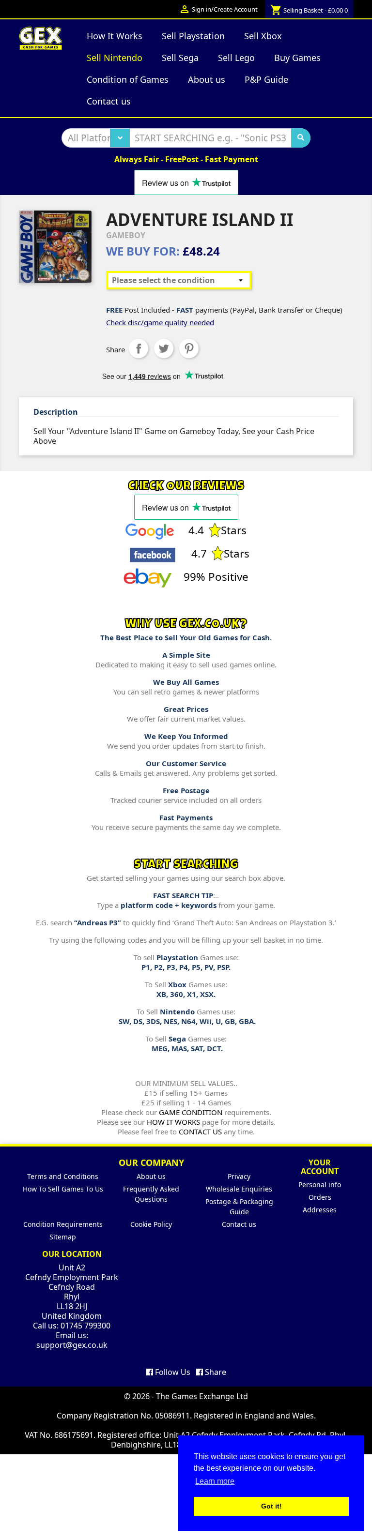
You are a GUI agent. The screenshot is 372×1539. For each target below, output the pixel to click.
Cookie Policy (151, 1224)
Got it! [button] (271, 1506)
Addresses (320, 1209)
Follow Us (171, 1372)
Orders (320, 1197)
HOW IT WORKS (173, 1122)
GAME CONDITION (190, 1112)
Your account (320, 1167)
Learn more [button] (214, 1481)
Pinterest (189, 348)
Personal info (319, 1184)
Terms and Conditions (62, 1176)
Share (138, 348)
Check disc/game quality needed (160, 322)
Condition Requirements (63, 1224)
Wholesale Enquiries (239, 1188)
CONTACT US (200, 1131)
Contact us (239, 1224)
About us (151, 1176)
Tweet (163, 348)
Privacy (239, 1176)
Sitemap (62, 1236)
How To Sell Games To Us (63, 1188)
